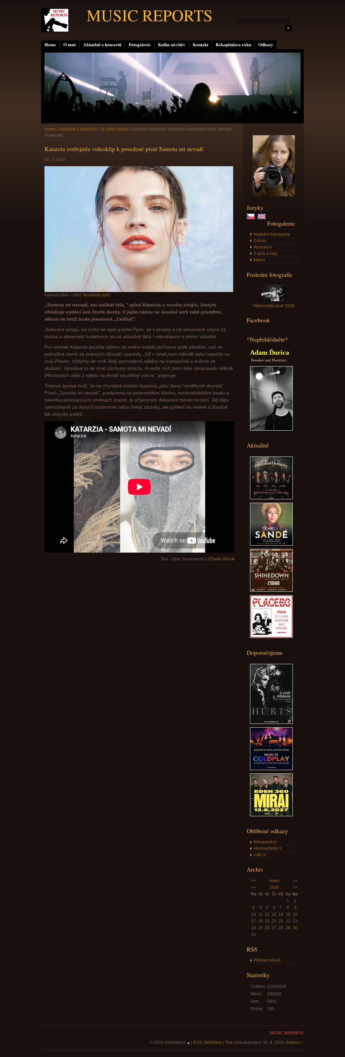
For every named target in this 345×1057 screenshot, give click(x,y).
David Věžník (222, 559)
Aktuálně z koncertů (102, 44)
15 (288, 914)
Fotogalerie (140, 44)
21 (281, 921)
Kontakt (200, 44)
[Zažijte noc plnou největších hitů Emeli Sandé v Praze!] (271, 544)
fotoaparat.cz (265, 842)
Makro (259, 260)
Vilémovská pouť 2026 (273, 305)
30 (295, 928)
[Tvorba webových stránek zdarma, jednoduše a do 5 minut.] (188, 1043)
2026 (274, 887)
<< (253, 880)
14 (281, 914)
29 (288, 928)
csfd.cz (260, 854)
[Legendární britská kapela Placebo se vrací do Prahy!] (271, 636)
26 (267, 928)
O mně (69, 44)
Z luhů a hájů (266, 253)
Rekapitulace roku (233, 44)
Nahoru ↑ (295, 1042)
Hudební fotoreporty (272, 234)
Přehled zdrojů (267, 960)
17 (253, 921)
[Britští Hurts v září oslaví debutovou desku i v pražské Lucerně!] (271, 722)
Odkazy (265, 44)
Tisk (228, 1042)
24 (253, 928)
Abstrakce (263, 247)
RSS (197, 1042)
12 (267, 914)
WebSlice (213, 1042)
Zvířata (260, 240)
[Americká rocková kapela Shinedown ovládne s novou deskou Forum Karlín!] (271, 590)
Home (50, 44)
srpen (274, 880)
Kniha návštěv (171, 44)
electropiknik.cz (268, 848)
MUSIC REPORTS (150, 15)
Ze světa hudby (114, 129)
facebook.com (96, 295)
